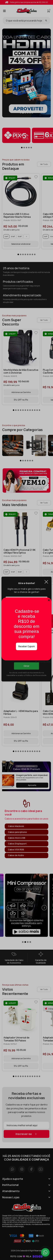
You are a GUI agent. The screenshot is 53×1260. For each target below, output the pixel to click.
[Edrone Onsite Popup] (26, 630)
